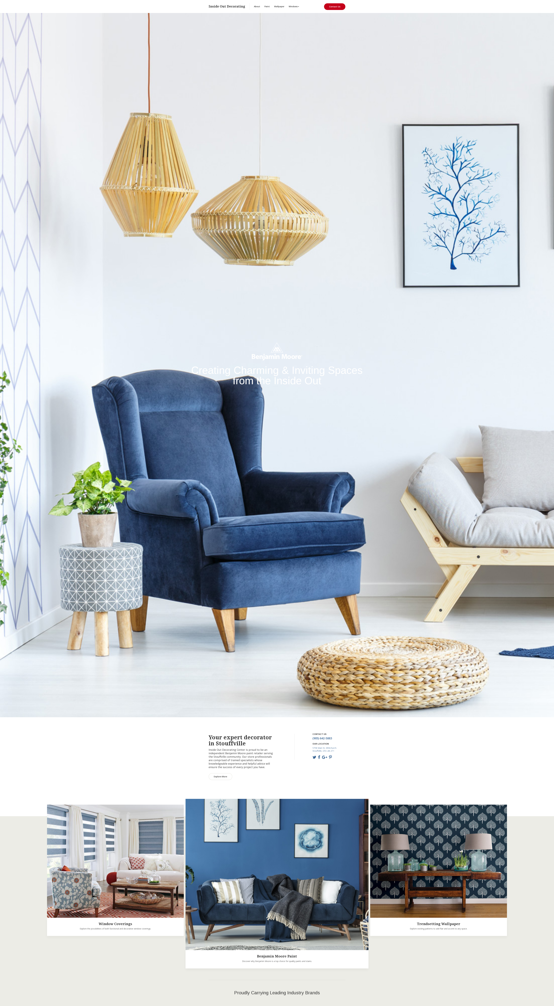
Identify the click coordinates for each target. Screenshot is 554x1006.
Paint (267, 6)
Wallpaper (279, 6)
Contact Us (334, 6)
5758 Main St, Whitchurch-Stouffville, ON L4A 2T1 (324, 749)
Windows (293, 6)
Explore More (220, 776)
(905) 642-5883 (322, 738)
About (257, 6)
